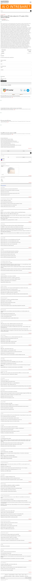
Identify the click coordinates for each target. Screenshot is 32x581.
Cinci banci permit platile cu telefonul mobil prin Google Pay (8, 491)
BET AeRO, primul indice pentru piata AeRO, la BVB (8, 510)
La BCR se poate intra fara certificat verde (6, 565)
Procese (2, 322)
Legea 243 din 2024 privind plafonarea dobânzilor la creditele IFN (9, 252)
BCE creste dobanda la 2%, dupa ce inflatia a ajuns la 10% (8, 384)
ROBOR (2, 210)
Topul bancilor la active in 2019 (5, 191)
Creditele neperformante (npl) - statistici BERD (7, 451)
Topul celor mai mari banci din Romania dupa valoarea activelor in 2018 (10, 193)
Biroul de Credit (3, 309)
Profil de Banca (3, 177)
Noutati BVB (3, 509)
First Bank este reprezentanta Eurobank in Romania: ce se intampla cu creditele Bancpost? (12, 428)
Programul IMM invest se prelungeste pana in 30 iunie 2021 (8, 363)
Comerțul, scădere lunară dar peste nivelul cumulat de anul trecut (9, 522)
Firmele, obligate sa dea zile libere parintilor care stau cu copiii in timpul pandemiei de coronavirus (13, 567)
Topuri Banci (3, 187)
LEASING (4, 14)
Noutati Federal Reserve (4, 462)
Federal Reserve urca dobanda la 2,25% (6, 466)
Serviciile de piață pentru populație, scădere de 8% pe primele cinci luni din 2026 (11, 351)
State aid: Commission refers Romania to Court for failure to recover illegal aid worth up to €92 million (14, 500)
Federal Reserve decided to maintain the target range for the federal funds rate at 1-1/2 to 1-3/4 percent (14, 467)
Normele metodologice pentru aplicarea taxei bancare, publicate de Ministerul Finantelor (12, 225)
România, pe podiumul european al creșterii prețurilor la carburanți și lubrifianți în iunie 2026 (13, 354)
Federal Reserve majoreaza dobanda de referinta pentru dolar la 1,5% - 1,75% (11, 469)
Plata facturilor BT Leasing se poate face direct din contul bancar (10, 95)
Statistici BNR (3, 237)
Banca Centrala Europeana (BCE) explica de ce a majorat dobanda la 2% (10, 382)
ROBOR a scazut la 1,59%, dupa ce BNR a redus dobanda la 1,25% (9, 213)
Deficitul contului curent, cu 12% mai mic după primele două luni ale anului (10, 242)
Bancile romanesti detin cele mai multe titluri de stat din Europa (9, 391)
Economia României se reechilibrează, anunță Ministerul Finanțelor (9, 299)
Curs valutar (2, 155)
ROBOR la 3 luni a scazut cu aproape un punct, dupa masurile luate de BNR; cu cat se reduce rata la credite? (15, 372)
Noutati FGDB (3, 401)
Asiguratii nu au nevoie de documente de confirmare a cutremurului (9, 538)
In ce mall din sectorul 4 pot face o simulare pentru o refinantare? (9, 374)
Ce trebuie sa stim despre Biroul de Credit (6, 316)
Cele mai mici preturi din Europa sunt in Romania (7, 499)
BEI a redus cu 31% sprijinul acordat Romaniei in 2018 (8, 476)
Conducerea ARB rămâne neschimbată (6, 200)
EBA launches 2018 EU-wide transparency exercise (7, 397)
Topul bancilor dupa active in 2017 (5, 194)
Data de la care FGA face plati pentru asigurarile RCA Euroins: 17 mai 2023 (10, 535)
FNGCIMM (2, 358)
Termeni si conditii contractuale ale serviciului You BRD (8, 486)
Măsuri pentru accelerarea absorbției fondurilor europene (8, 302)
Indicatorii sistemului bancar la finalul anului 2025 (7, 245)
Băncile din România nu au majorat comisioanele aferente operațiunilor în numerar (11, 203)
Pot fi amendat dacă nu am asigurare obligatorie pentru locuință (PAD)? (10, 534)
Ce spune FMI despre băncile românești (6, 438)
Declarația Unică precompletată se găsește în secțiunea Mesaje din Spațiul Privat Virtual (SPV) (13, 305)
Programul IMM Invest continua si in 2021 (6, 360)
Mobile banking (3, 483)
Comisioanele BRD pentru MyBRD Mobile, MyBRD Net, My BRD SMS (10, 485)
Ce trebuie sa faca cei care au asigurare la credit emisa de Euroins (9, 426)
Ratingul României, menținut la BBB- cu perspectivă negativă (9, 341)
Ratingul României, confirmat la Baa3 (5, 339)
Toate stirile (30, 208)
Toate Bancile (30, 182)
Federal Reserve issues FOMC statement (6, 470)
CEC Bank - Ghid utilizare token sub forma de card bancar (8, 489)
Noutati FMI (3, 436)
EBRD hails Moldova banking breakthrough (6, 458)
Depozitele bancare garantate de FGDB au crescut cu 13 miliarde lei (9, 404)
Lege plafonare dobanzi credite (5, 261)
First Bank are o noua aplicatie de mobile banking (7, 432)
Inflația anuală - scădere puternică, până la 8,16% (7, 348)
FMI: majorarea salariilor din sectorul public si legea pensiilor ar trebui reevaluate (11, 444)
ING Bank (2, 550)
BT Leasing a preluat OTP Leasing (6, 120)
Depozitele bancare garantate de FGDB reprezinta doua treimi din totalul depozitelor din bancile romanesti (14, 406)
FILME (2, 544)
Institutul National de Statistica (5, 521)
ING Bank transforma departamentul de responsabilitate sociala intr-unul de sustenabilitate (12, 558)
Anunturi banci (3, 274)
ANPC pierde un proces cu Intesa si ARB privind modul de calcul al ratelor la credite (12, 323)
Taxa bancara (3, 223)
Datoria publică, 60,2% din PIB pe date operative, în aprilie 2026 (9, 292)
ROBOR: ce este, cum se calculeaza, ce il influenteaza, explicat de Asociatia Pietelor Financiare (13, 212)
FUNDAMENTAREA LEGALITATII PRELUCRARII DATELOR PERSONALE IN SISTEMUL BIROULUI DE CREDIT (15, 311)
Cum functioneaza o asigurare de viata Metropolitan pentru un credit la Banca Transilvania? (12, 540)
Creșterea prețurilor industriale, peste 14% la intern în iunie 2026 (9, 289)
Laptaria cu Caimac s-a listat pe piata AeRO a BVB (7, 512)
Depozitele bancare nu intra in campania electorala (7, 409)
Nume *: (1, 61)
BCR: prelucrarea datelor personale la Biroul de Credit (8, 313)
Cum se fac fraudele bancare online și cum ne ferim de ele (8, 416)
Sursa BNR (30, 161)
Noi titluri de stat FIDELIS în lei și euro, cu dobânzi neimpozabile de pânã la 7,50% (11, 336)
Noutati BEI (2, 475)
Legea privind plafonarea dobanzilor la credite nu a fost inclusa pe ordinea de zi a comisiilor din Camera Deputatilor (16, 268)
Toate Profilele (30, 175)
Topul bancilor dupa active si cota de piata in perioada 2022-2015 (9, 188)
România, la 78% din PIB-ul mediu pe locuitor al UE (7, 528)
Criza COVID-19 (3, 562)
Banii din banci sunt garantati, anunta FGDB (6, 403)
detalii (12, 97)
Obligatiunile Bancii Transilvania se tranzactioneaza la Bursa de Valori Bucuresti (11, 515)
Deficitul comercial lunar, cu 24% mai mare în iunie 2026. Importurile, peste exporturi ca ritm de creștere (14, 287)
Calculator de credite (4, 371)
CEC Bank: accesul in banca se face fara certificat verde (8, 568)
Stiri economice (3, 335)
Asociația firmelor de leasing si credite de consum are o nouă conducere (11, 108)
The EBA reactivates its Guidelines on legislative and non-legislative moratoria (11, 394)
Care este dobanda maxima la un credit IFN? (6, 262)
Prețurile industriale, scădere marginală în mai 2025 (7, 527)
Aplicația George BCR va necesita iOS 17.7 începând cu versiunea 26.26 (10, 277)
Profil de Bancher (3, 163)
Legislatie (2, 249)
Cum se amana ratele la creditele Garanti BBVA (7, 570)
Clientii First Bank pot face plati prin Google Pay (7, 429)
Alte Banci (24, 157)
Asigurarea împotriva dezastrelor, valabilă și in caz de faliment (9, 537)
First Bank (2, 425)
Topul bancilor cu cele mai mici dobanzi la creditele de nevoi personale (10, 190)
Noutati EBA (3, 390)
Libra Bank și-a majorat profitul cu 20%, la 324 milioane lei (8, 280)
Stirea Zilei (2, 14)
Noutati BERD (3, 450)
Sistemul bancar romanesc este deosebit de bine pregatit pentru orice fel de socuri (11, 419)
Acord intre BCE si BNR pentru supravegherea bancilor (8, 381)
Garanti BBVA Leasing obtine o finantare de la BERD (8, 132)
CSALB (2, 413)
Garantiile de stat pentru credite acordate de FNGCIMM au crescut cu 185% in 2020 (11, 361)
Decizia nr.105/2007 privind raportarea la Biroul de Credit (8, 257)
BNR (8, 157)
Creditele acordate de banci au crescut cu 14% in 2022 (8, 206)
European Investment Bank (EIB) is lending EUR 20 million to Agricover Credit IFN (11, 479)
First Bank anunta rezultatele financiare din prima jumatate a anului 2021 (10, 431)
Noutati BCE (3, 378)
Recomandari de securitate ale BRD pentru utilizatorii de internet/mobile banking (11, 488)
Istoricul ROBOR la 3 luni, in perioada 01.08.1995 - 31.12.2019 (9, 219)
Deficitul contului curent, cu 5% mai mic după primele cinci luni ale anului (10, 239)
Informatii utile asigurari (4, 532)
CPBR (2, 180)
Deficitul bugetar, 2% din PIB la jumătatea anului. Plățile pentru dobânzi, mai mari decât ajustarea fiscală (14, 293)
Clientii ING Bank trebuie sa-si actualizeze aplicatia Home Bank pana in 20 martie (11, 554)
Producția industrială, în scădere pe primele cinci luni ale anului (9, 525)
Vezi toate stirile (29, 148)
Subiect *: (2, 67)
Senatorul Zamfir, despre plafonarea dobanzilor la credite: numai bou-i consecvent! (11, 270)
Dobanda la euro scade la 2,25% (5, 379)
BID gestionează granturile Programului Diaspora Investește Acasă (9, 338)
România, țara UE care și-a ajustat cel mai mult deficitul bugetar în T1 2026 (10, 290)
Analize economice (4, 286)
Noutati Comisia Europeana (5, 495)
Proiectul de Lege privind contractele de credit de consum (8, 255)
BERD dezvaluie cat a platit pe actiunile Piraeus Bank (8, 455)
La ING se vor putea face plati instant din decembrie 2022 (8, 551)
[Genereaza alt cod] (1, 77)
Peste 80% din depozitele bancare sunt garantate (7, 407)
